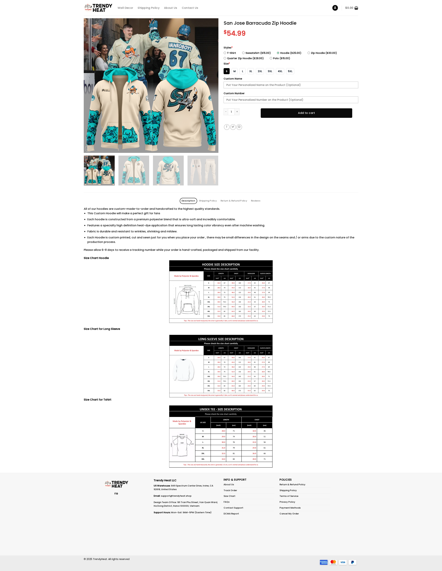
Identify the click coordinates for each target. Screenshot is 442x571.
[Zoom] (88, 148)
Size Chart (229, 496)
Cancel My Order (289, 513)
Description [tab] (188, 200)
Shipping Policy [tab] (208, 200)
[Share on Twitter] (233, 127)
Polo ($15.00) (281, 58)
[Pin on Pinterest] (239, 127)
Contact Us (190, 8)
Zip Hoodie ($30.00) (324, 53)
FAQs (226, 502)
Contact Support (233, 507)
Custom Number (234, 93)
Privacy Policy (287, 502)
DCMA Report (231, 513)
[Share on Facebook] (227, 127)
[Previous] (91, 85)
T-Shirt (231, 53)
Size (227, 63)
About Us (170, 8)
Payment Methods (290, 507)
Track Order (230, 490)
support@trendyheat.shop (176, 496)
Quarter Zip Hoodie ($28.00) (245, 58)
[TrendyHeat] (98, 8)
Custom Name (233, 78)
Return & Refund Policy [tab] (234, 200)
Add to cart (306, 113)
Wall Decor (125, 8)
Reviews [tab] (255, 200)
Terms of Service (289, 496)
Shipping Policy (149, 8)
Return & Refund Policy (292, 484)
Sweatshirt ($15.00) (258, 53)
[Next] (211, 85)
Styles (228, 47)
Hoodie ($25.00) (290, 53)
